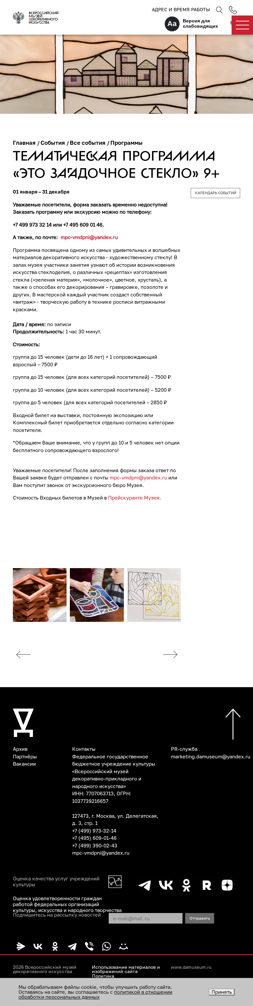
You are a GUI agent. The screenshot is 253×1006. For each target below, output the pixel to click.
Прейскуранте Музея (133, 498)
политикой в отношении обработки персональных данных (95, 994)
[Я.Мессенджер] (21, 946)
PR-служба (184, 749)
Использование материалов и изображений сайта (126, 969)
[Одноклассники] (55, 946)
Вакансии (24, 764)
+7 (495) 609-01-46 (94, 838)
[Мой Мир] (123, 946)
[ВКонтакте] (38, 946)
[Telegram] (72, 946)
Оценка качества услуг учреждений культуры (56, 881)
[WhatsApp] (106, 946)
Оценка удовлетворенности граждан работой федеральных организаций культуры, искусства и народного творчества (67, 904)
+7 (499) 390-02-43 (94, 845)
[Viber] (89, 946)
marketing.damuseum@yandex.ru (210, 756)
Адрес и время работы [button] (181, 9)
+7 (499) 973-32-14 (94, 831)
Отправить (199, 918)
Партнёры (25, 756)
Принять (221, 992)
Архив (20, 749)
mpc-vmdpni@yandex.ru (138, 477)
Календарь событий (215, 193)
